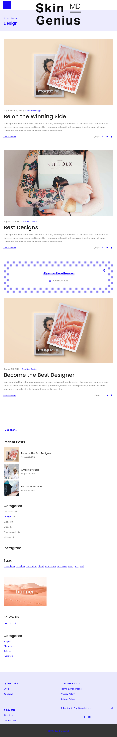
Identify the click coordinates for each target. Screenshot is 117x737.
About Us (8, 715)
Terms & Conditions (71, 688)
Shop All (7, 641)
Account (8, 694)
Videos (7, 537)
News (70, 566)
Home (6, 18)
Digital (41, 566)
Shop (6, 688)
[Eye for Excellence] (11, 488)
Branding (20, 566)
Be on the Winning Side (35, 116)
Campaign (31, 566)
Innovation (50, 566)
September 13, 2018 (13, 110)
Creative (29, 110)
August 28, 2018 (11, 221)
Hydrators (8, 655)
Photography (11, 532)
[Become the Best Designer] (58, 331)
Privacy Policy (68, 694)
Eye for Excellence (58, 273)
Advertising (9, 566)
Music (7, 527)
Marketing (62, 566)
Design (37, 110)
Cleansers (9, 646)
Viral (82, 566)
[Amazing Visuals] (11, 471)
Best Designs (21, 227)
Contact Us (10, 720)
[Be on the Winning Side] (58, 72)
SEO (76, 566)
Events (7, 521)
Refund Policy (68, 699)
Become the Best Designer (39, 375)
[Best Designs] (58, 183)
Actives (7, 651)
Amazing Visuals (30, 470)
